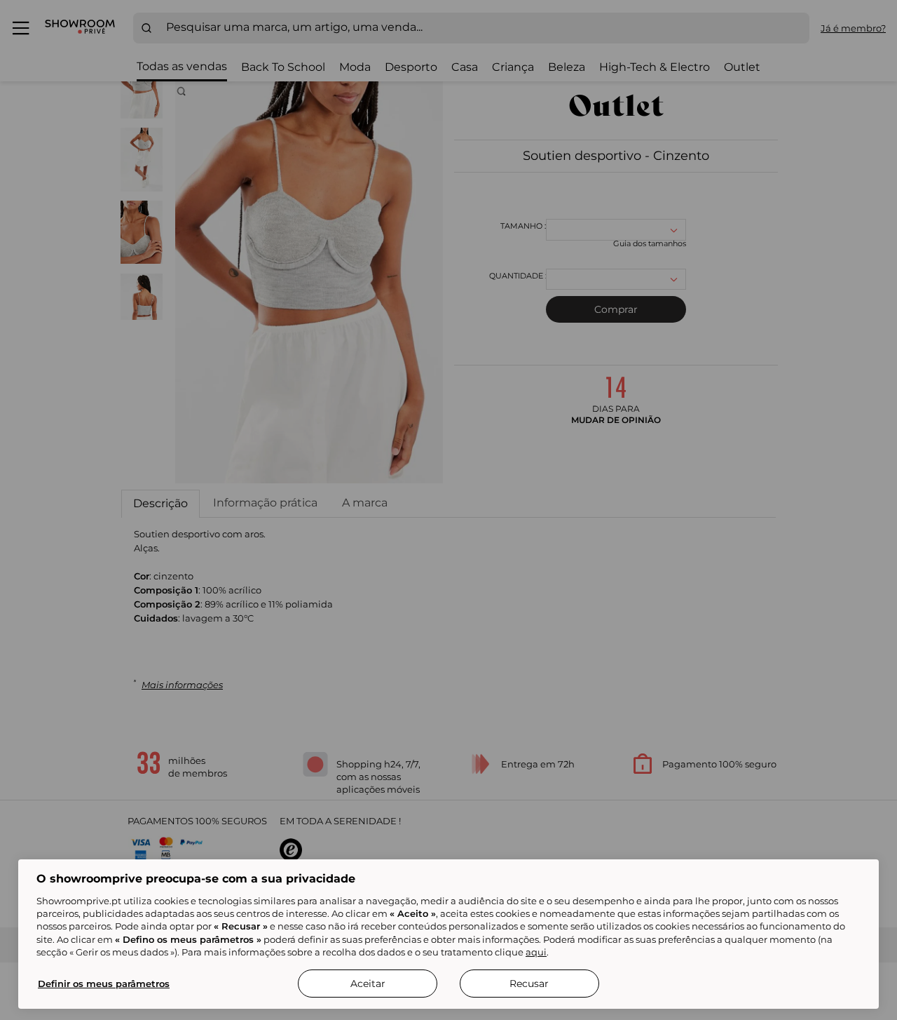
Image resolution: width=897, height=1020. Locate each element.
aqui (536, 952)
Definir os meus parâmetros (104, 983)
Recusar (529, 983)
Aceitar (367, 983)
